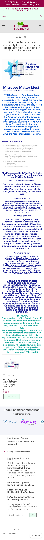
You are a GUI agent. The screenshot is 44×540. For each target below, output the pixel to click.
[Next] (24, 430)
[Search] (41, 16)
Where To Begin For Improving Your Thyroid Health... (22, 10)
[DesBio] (10, 421)
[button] (40, 26)
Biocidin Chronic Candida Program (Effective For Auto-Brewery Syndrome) (11, 383)
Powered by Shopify (9, 534)
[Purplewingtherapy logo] (29, 422)
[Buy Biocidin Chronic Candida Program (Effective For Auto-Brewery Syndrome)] (11, 364)
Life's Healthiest (7, 530)
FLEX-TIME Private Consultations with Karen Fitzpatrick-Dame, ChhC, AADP (22, 3)
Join (33, 515)
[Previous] (19, 430)
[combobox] (20, 16)
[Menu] (3, 26)
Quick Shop (11, 396)
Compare (10, 375)
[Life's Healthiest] (21, 26)
